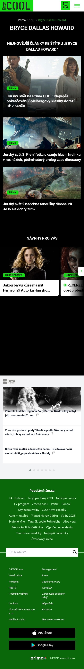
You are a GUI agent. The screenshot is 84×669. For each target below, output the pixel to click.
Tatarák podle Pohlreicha (44, 521)
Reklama (14, 581)
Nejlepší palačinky (56, 533)
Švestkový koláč (42, 539)
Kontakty (47, 587)
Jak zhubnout (16, 498)
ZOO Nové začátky (54, 510)
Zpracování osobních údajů (53, 595)
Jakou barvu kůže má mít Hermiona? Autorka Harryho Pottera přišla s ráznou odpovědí (25, 288)
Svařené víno (16, 521)
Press (45, 575)
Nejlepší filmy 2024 (40, 498)
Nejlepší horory (66, 498)
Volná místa (15, 575)
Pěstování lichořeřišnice (27, 527)
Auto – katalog (18, 515)
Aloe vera (69, 521)
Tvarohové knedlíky (28, 533)
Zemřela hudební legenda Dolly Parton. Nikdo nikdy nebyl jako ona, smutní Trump (40, 413)
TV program (21, 504)
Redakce (47, 609)
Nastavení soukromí (53, 619)
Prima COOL (26, 20)
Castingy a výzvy (51, 581)
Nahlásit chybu (17, 619)
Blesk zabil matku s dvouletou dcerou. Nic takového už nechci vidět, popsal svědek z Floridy (38, 451)
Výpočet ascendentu (59, 527)
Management (49, 569)
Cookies (13, 603)
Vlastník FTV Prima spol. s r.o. (22, 611)
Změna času (40, 504)
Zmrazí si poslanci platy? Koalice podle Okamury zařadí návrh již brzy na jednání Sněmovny (39, 432)
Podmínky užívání (18, 593)
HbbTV (12, 587)
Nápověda (47, 603)
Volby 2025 (68, 515)
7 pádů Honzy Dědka (44, 515)
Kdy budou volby (28, 510)
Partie (55, 504)
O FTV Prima (16, 569)
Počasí (66, 504)
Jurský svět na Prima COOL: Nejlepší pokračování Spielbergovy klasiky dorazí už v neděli (41, 101)
